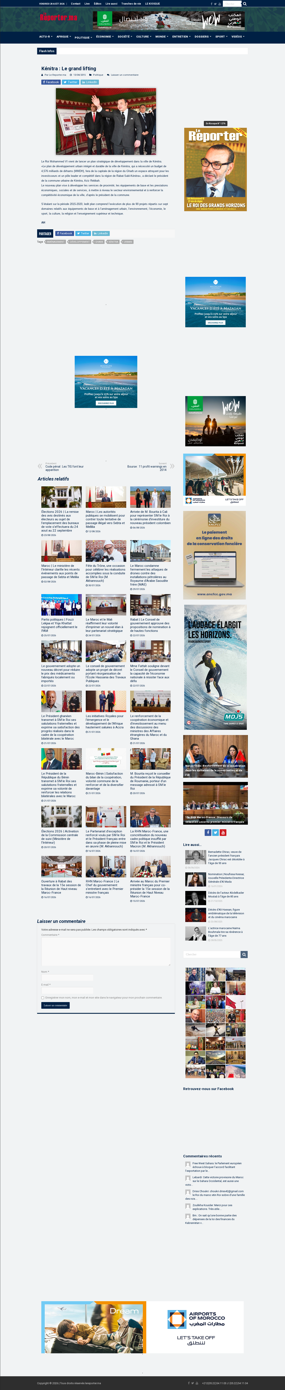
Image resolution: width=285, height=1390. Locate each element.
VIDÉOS (237, 36)
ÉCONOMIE (103, 36)
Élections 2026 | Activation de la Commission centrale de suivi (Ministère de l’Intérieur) (60, 836)
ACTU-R (44, 36)
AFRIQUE (62, 36)
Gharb (99, 242)
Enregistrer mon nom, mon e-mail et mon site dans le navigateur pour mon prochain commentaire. (103, 997)
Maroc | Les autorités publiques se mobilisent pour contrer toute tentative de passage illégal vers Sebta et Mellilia (105, 519)
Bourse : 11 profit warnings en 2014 (146, 467)
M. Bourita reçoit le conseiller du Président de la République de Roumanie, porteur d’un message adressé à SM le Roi (150, 781)
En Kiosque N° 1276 (215, 123)
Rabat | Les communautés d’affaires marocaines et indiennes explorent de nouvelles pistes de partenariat (210, 770)
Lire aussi (111, 3)
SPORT (220, 36)
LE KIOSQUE (152, 3)
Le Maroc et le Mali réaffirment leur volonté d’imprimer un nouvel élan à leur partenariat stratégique (104, 625)
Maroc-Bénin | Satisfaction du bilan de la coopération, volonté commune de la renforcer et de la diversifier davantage (105, 781)
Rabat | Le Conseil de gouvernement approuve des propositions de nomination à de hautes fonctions (150, 625)
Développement (80, 242)
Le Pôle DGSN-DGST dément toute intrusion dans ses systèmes (94, 51)
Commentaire (50, 934)
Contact (75, 3)
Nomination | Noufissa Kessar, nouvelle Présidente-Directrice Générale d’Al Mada (226, 878)
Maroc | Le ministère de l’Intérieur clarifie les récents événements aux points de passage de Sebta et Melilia (60, 571)
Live (87, 3)
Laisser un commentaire (125, 75)
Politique (98, 75)
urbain (128, 242)
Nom (45, 971)
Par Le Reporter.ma (55, 75)
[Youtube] (219, 3)
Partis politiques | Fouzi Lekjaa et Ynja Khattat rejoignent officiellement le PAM (59, 625)
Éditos (97, 3)
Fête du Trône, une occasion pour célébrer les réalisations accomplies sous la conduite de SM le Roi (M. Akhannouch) (105, 573)
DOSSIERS (202, 36)
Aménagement (55, 242)
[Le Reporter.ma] (59, 16)
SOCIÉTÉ (124, 36)
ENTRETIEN (180, 36)
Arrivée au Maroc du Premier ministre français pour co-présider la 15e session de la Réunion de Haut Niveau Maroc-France (150, 888)
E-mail (45, 984)
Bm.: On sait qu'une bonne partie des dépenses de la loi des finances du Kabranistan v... (211, 1219)
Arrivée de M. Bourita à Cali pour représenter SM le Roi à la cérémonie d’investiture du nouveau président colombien (150, 517)
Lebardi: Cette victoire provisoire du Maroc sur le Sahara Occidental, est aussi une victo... (214, 1181)
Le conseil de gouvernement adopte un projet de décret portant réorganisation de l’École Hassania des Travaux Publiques (106, 673)
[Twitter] (215, 3)
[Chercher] (245, 4)
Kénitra (113, 242)
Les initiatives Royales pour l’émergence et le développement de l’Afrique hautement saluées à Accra (105, 721)
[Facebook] (211, 3)
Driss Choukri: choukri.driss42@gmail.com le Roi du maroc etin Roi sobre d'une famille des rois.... (215, 1195)
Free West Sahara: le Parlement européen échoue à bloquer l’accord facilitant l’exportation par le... (213, 1167)
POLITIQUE (82, 37)
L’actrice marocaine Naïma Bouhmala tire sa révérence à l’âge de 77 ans (225, 932)
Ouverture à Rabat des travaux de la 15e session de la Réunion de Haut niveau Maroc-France (61, 886)
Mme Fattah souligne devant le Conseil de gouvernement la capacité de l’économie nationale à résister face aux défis (149, 673)
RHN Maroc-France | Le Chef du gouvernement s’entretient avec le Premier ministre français (104, 886)
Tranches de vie (131, 3)
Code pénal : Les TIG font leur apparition (64, 467)
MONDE (160, 36)
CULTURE (142, 36)
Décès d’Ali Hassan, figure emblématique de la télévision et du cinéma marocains (226, 913)
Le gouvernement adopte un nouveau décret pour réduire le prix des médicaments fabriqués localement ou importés (60, 673)
